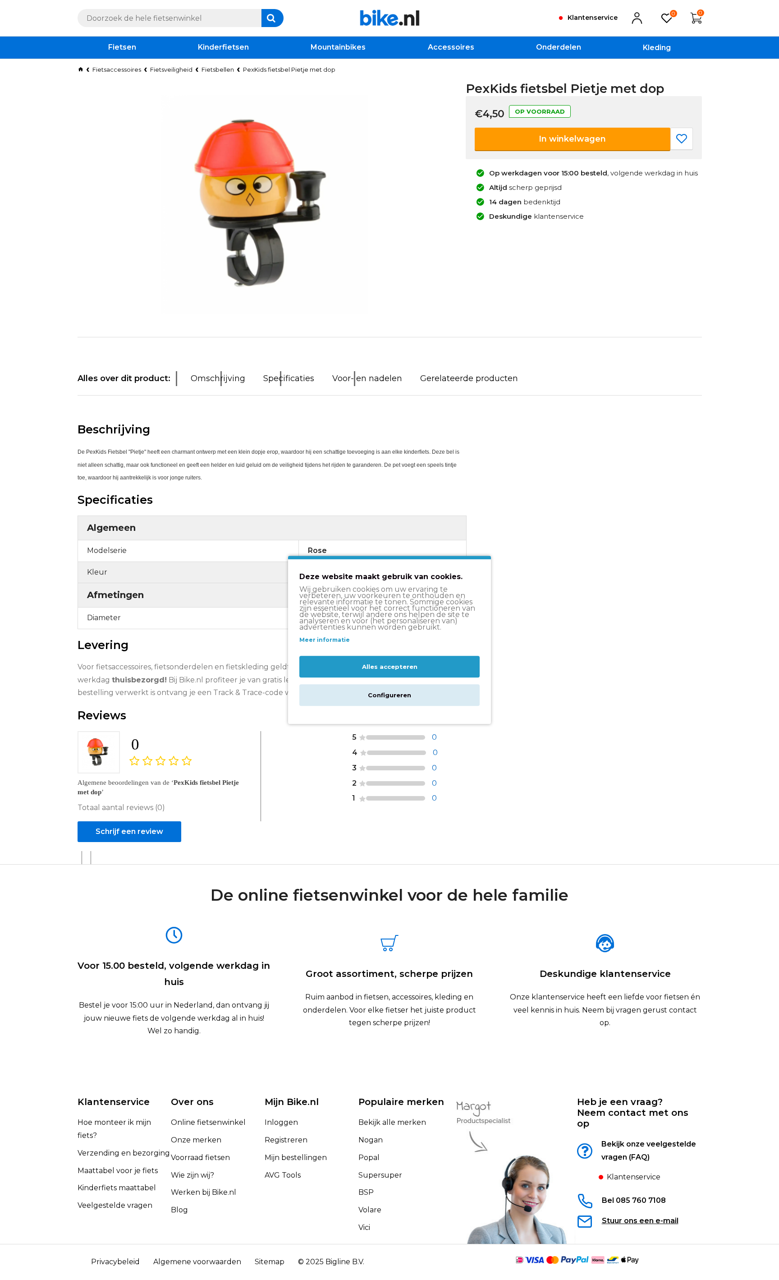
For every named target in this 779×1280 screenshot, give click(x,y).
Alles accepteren (389, 667)
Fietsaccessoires (116, 69)
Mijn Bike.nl (292, 1101)
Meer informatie (324, 639)
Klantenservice (114, 1101)
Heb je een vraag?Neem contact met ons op (632, 1112)
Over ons (192, 1101)
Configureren (389, 695)
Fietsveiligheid (171, 69)
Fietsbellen (218, 69)
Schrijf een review (129, 831)
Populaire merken (401, 1101)
